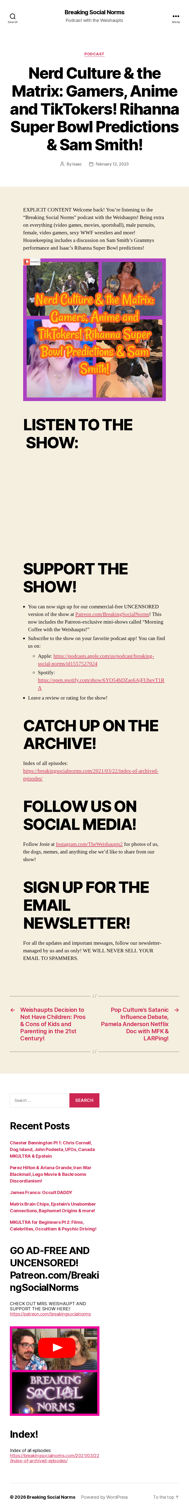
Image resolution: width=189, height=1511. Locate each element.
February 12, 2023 (112, 164)
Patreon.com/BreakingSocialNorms (112, 614)
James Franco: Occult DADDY (41, 1192)
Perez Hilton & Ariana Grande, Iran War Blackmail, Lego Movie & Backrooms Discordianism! (51, 1174)
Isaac (77, 164)
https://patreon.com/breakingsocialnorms (50, 1314)
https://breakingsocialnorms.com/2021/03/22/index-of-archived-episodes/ (54, 1458)
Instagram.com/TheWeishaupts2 (89, 844)
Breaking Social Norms (94, 12)
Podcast (94, 54)
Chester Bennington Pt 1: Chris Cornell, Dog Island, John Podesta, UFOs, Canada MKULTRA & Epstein (52, 1149)
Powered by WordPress (104, 1497)
